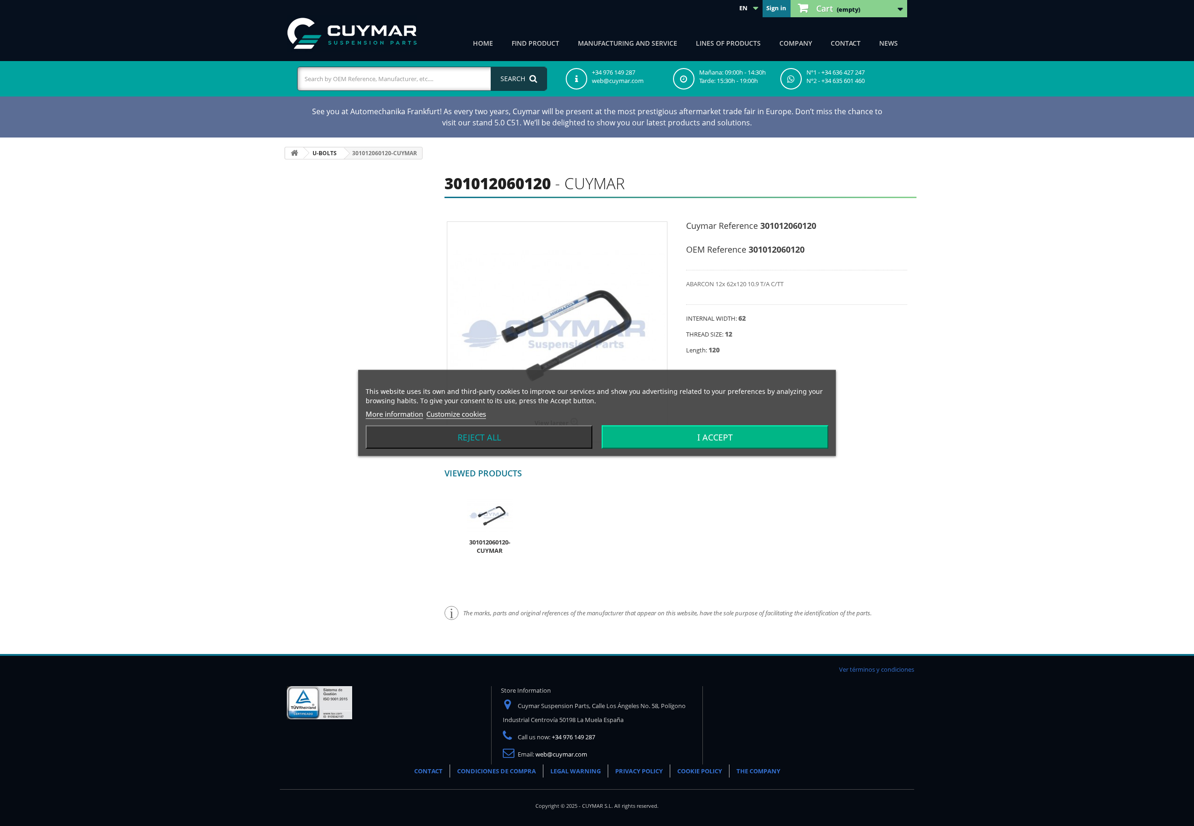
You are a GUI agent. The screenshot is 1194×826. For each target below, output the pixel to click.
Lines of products (728, 43)
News (888, 43)
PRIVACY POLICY (639, 771)
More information (394, 414)
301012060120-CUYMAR (489, 546)
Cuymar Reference (722, 225)
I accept (715, 437)
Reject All (479, 437)
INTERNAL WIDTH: (712, 318)
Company (795, 43)
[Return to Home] (294, 153)
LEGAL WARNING (575, 771)
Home (483, 43)
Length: (697, 350)
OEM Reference (716, 249)
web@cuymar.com (561, 754)
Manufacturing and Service (627, 43)
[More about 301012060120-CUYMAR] (490, 514)
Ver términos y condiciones (876, 669)
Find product (535, 43)
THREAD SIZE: (705, 334)
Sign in (776, 8)
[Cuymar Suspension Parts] (352, 33)
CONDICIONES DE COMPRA (496, 771)
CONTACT (428, 771)
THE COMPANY (758, 771)
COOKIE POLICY (699, 771)
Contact (846, 43)
